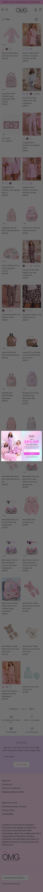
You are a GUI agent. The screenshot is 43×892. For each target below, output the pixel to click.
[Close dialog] (41, 431)
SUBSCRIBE (32, 453)
